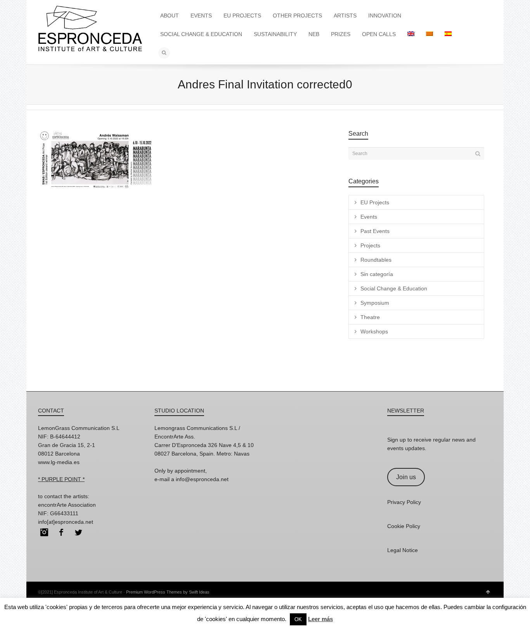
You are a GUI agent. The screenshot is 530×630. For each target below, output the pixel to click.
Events (368, 217)
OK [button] (298, 619)
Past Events (375, 231)
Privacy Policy (404, 502)
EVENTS (201, 15)
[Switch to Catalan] (429, 34)
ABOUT (169, 15)
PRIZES (340, 34)
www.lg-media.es (59, 462)
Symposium (374, 303)
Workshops (374, 331)
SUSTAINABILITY (275, 34)
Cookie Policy (403, 526)
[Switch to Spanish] (448, 34)
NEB (313, 34)
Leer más (320, 619)
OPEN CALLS (379, 34)
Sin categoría (376, 274)
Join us (406, 477)
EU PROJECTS (242, 15)
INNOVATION (384, 15)
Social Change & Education (393, 288)
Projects (370, 245)
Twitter (78, 532)
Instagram (44, 532)
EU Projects (374, 202)
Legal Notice (402, 550)
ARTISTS (345, 15)
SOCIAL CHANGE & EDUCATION (201, 34)
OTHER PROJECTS (297, 15)
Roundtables (375, 260)
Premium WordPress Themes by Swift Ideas (168, 592)
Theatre (370, 317)
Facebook (61, 532)
